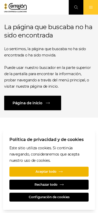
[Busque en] (76, 7)
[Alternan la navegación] (90, 7)
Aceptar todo (46, 171)
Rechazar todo (45, 184)
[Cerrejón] (15, 7)
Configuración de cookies (49, 197)
